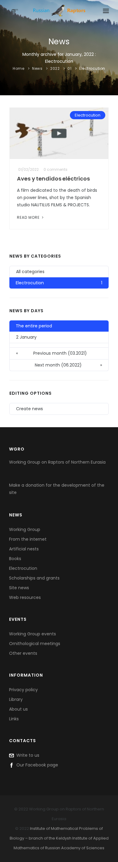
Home (18, 68)
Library (16, 699)
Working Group (24, 529)
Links (14, 719)
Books (15, 559)
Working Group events (32, 634)
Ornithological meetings (34, 644)
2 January (26, 337)
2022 (55, 68)
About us (18, 709)
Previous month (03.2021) (51, 353)
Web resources (25, 597)
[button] (59, 345)
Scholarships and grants (34, 578)
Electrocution (92, 68)
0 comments (55, 169)
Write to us (26, 755)
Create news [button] (29, 409)
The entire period (34, 326)
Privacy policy (23, 690)
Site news (19, 588)
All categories (30, 272)
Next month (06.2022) (68, 365)
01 (69, 68)
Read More (29, 217)
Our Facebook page (36, 765)
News (37, 68)
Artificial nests (24, 549)
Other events (23, 653)
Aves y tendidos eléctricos (53, 178)
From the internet (28, 539)
